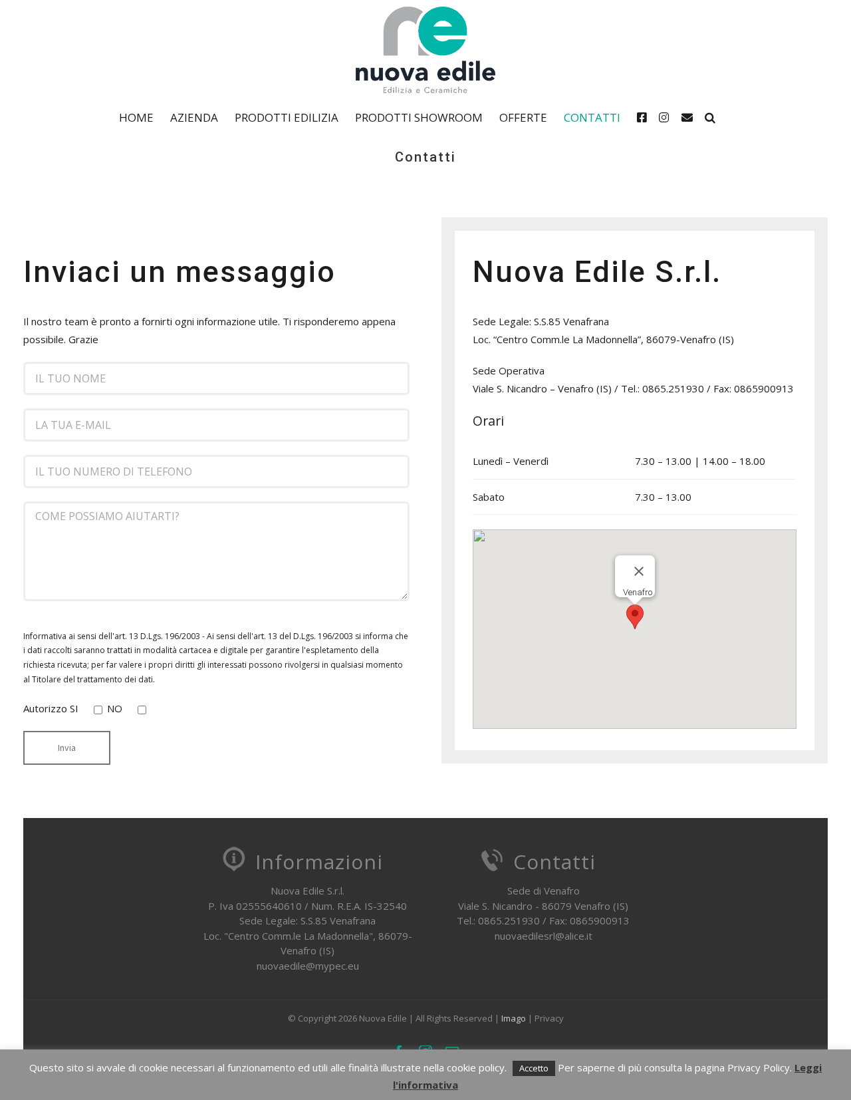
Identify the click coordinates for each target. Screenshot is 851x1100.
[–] (645, 117)
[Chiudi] (639, 571)
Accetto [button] (533, 1068)
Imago (513, 1018)
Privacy (549, 1018)
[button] (710, 117)
